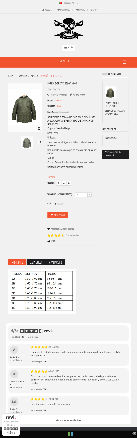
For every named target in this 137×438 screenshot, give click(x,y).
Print (53, 241)
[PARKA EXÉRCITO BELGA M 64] (27, 142)
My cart (81, 10)
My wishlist (65, 10)
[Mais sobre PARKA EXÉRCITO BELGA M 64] (110, 92)
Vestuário (23, 76)
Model (50, 101)
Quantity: (51, 183)
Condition (51, 106)
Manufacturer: (53, 112)
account (48, 10)
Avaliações (55, 262)
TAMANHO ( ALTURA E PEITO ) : (60, 194)
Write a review (79, 95)
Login (95, 10)
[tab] (17, 337)
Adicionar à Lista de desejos (62, 229)
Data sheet (36, 262)
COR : (50, 204)
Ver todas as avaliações (68, 420)
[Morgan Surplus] (68, 28)
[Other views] (10, 142)
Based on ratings (57, 92)
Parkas (33, 76)
